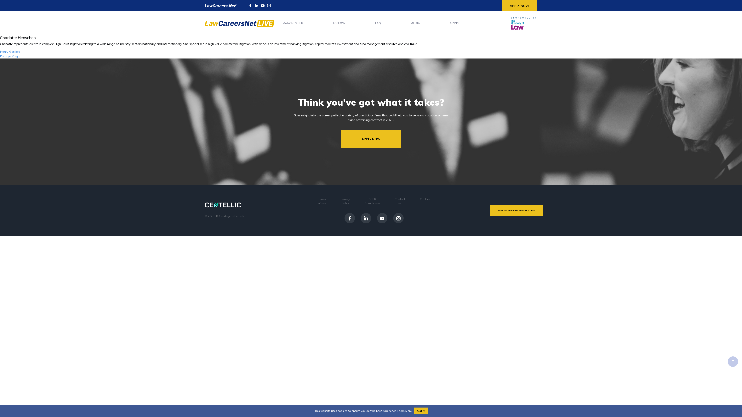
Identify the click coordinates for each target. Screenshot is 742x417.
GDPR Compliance (372, 201)
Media (415, 23)
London (339, 23)
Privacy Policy (345, 201)
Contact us (400, 201)
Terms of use (322, 201)
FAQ (378, 23)
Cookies (425, 199)
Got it (421, 411)
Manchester (293, 23)
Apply (454, 23)
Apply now (519, 6)
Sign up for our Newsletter (516, 210)
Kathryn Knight (10, 56)
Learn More (404, 411)
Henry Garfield (10, 51)
